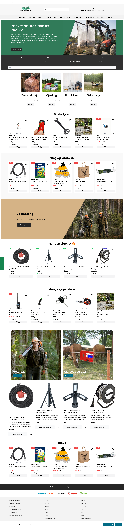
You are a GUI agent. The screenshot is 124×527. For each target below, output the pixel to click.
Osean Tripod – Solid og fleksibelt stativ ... (47, 268)
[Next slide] (113, 133)
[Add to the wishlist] (26, 120)
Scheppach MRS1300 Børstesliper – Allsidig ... (104, 138)
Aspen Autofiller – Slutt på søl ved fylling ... (39, 313)
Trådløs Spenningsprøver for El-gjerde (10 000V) (39, 138)
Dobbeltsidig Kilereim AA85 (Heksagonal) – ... (18, 138)
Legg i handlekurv (17, 434)
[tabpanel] (21, 263)
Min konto (108, 2)
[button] (2, 263)
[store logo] (26, 10)
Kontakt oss (103, 2)
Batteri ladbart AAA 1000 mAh (39, 182)
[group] (18, 133)
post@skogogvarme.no (15, 515)
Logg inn (114, 2)
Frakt (46, 515)
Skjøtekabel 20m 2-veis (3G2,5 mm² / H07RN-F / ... (20, 268)
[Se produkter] (30, 82)
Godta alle (118, 524)
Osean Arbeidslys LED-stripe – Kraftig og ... (101, 268)
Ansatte (47, 506)
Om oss (47, 503)
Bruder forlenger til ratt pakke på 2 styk (60, 138)
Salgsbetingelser (50, 518)
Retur (46, 512)
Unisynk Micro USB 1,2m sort (18, 181)
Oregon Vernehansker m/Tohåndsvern (60, 182)
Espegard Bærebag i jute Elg (83, 182)
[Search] (67, 10)
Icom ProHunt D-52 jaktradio (15, 313)
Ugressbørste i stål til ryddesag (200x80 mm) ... (83, 138)
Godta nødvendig (108, 524)
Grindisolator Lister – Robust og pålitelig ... (59, 313)
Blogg (47, 500)
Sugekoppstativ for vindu (105, 181)
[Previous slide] (10, 133)
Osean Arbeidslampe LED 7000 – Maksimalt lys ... (74, 268)
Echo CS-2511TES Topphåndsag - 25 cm (82, 313)
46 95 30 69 (14, 512)
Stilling (47, 509)
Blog (98, 2)
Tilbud (110, 17)
